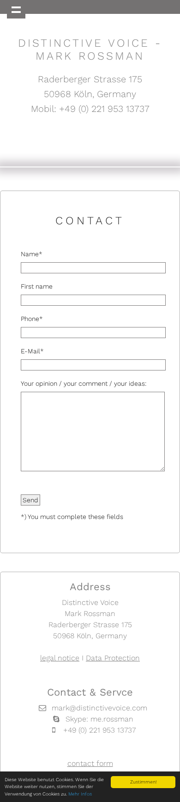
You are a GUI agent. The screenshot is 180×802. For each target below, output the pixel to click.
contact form (90, 763)
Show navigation (16, 9)
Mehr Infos (80, 793)
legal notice (59, 658)
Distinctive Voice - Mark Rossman (90, 49)
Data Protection (113, 658)
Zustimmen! (143, 781)
